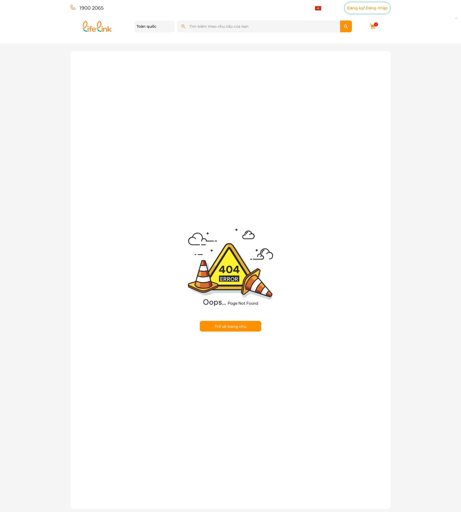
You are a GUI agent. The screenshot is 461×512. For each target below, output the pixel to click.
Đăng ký (355, 8)
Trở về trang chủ (230, 326)
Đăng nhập (377, 8)
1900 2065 (92, 8)
